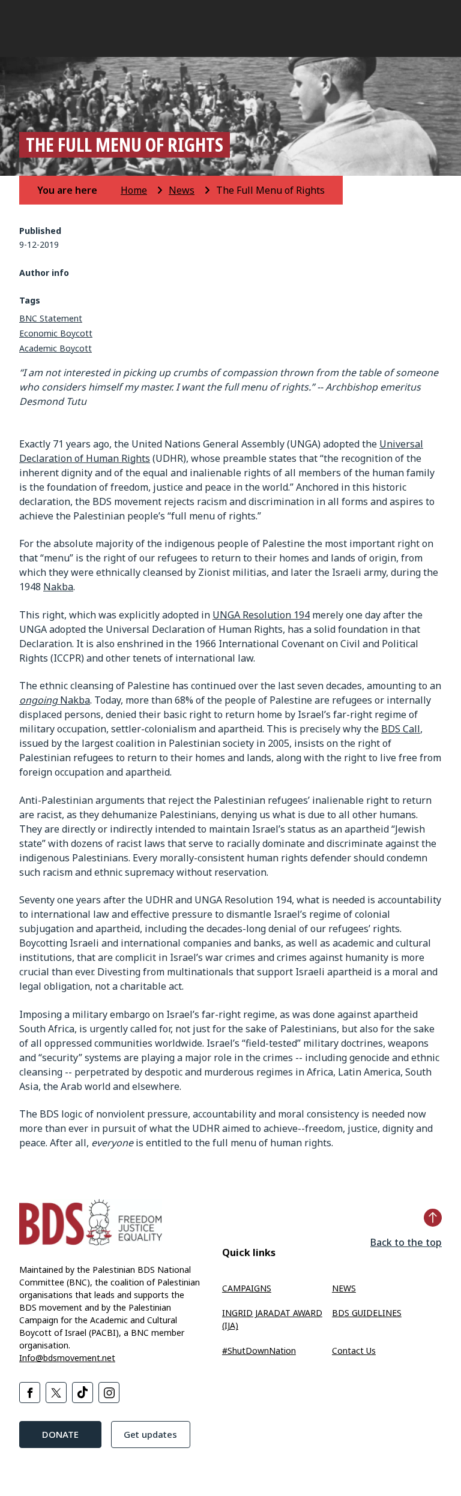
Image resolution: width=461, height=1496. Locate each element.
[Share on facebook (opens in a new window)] (29, 1392)
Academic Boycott (55, 348)
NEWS (344, 1288)
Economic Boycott (55, 333)
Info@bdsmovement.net (67, 1357)
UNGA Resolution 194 (261, 614)
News (181, 190)
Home (134, 190)
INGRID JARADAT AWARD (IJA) (272, 1319)
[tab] (77, 190)
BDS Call (400, 728)
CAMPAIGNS (246, 1288)
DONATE (60, 1434)
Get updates (150, 1434)
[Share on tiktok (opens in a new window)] (82, 1392)
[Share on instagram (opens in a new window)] (108, 1392)
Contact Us (354, 1350)
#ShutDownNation (259, 1350)
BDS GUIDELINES (367, 1312)
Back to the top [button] (406, 1242)
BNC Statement (50, 318)
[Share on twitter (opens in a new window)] (56, 1392)
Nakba (58, 586)
